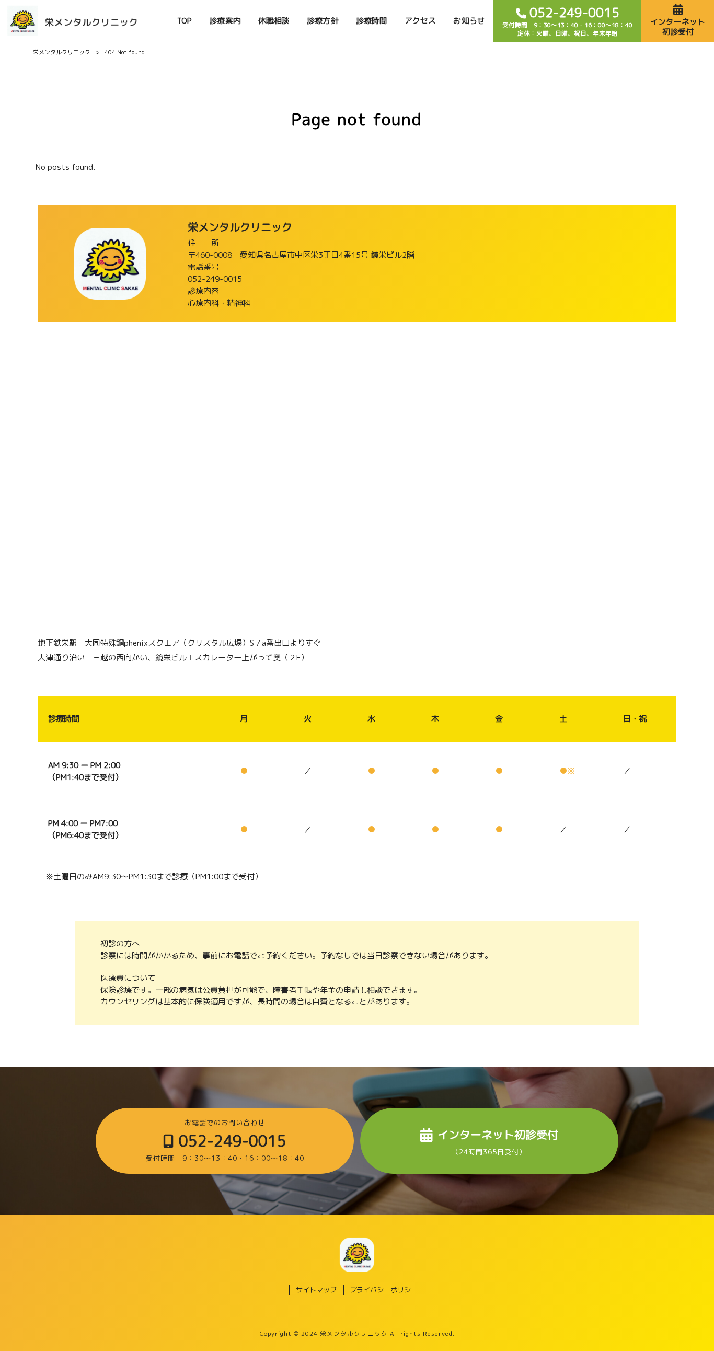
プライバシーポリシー (384, 1290)
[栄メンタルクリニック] (72, 21)
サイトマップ (316, 1290)
